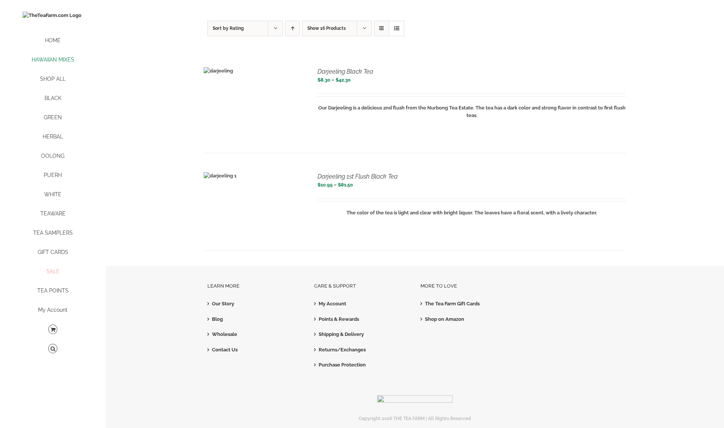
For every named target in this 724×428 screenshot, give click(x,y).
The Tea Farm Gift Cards (452, 303)
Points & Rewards (339, 319)
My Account (332, 303)
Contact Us (225, 350)
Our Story (223, 303)
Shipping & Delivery (341, 334)
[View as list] (396, 28)
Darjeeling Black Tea (345, 71)
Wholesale (224, 334)
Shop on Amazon (444, 319)
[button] (53, 349)
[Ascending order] (292, 28)
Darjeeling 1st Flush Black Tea (358, 176)
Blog (217, 319)
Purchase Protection (342, 365)
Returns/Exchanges (342, 350)
